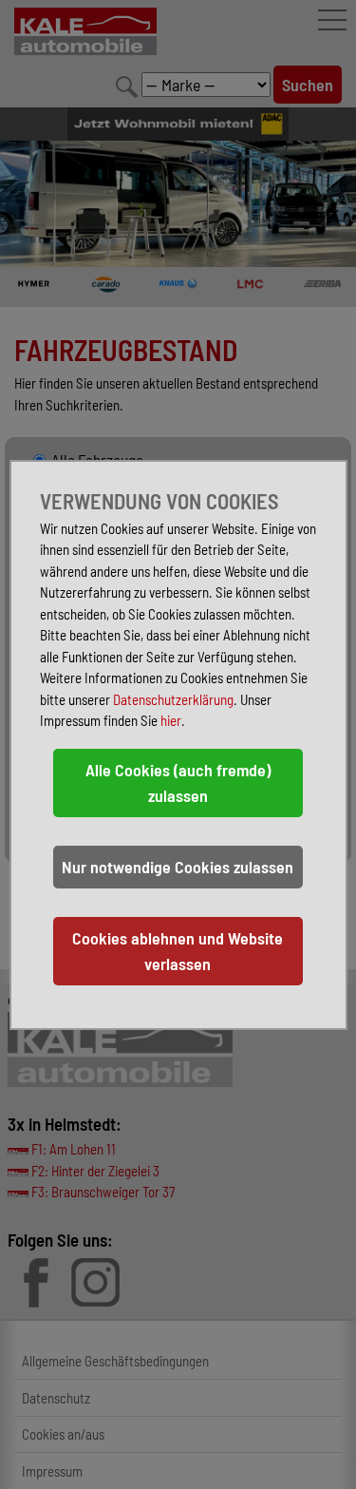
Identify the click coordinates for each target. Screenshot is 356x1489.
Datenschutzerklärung (173, 699)
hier (170, 720)
